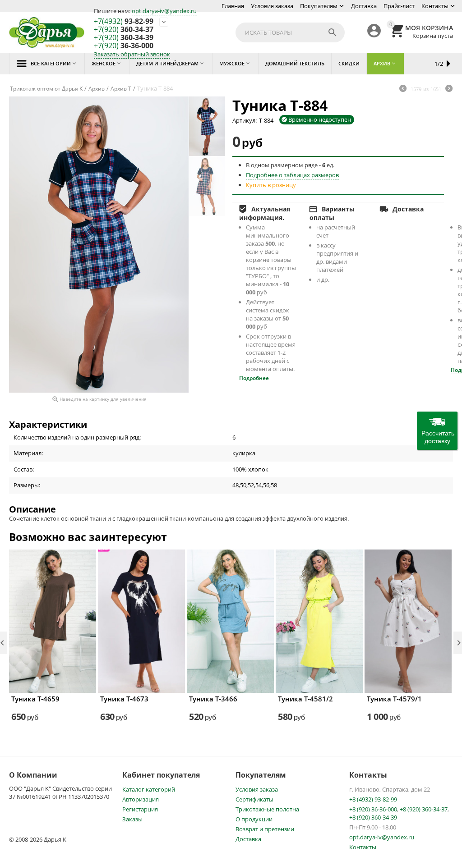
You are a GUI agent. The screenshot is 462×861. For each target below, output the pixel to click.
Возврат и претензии (265, 829)
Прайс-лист (399, 6)
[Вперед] (449, 89)
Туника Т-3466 (213, 699)
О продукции (254, 819)
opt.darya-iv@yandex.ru (164, 11)
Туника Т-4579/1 (394, 699)
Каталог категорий (148, 789)
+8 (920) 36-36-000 (373, 809)
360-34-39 (123, 37)
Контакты (434, 6)
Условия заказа (272, 6)
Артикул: (244, 120)
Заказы (132, 819)
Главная (233, 6)
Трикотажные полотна (267, 809)
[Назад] (403, 89)
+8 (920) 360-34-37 (424, 809)
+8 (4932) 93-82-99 (373, 799)
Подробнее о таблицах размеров (292, 175)
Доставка (364, 6)
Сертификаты (254, 799)
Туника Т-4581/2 (305, 699)
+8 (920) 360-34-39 (373, 817)
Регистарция (140, 809)
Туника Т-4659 (35, 699)
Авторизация (140, 799)
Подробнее (254, 378)
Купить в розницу (271, 185)
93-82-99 (123, 21)
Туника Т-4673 (124, 699)
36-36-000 (123, 46)
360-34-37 (123, 29)
